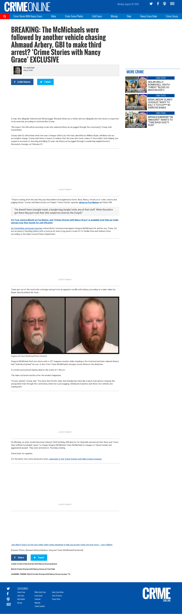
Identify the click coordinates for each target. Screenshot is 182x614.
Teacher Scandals (40, 606)
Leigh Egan (30, 68)
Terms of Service (57, 595)
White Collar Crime (40, 592)
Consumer (38, 599)
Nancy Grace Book (148, 16)
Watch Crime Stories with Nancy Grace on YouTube (33, 569)
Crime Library (172, 16)
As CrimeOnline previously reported (26, 228)
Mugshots (37, 602)
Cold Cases (97, 16)
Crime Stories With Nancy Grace (27, 16)
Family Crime (21, 592)
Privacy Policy (56, 599)
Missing (114, 16)
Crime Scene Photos (74, 16)
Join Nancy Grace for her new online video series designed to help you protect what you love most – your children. (62, 544)
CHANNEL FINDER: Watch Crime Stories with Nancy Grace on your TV (40, 574)
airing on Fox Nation (89, 202)
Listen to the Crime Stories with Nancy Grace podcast (34, 564)
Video (53, 16)
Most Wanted (21, 599)
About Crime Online (57, 592)
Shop (129, 16)
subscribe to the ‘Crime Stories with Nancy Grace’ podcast (75, 459)
